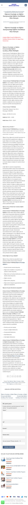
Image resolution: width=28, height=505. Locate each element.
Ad (4, 422)
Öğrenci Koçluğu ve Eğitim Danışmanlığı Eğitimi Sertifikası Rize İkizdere (20, 396)
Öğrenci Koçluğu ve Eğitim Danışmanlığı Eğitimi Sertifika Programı (14, 12)
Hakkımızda (18, 501)
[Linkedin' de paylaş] (20, 376)
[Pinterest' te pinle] (18, 376)
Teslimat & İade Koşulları (9, 501)
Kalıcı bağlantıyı (10, 384)
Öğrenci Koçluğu (16, 356)
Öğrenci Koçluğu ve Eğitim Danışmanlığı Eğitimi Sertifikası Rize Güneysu (7, 396)
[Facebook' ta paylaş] (10, 376)
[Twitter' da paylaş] (13, 376)
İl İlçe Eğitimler (7, 11)
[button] (2, 5)
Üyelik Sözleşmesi (9, 499)
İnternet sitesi (6, 434)
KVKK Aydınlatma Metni (9, 500)
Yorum (4, 410)
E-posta (5, 428)
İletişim (24, 501)
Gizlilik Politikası (18, 499)
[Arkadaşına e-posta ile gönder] (15, 376)
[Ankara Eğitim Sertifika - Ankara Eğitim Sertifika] (14, 5)
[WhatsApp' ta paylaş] (8, 376)
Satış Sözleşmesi (20, 500)
